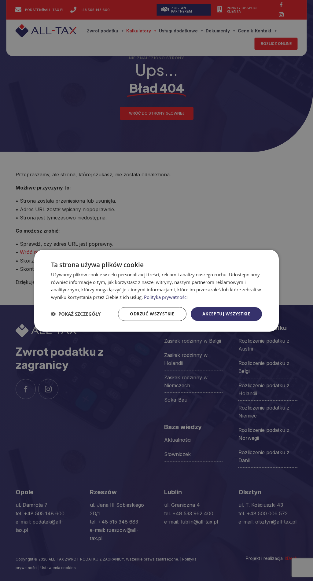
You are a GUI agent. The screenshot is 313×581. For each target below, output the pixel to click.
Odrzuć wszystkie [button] (152, 314)
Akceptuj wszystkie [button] (226, 314)
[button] (76, 314)
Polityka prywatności (166, 297)
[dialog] (156, 290)
